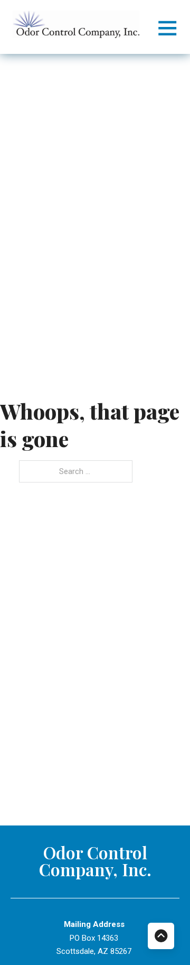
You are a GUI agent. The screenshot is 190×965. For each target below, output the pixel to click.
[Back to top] (161, 936)
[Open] (167, 27)
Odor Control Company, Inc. (95, 861)
